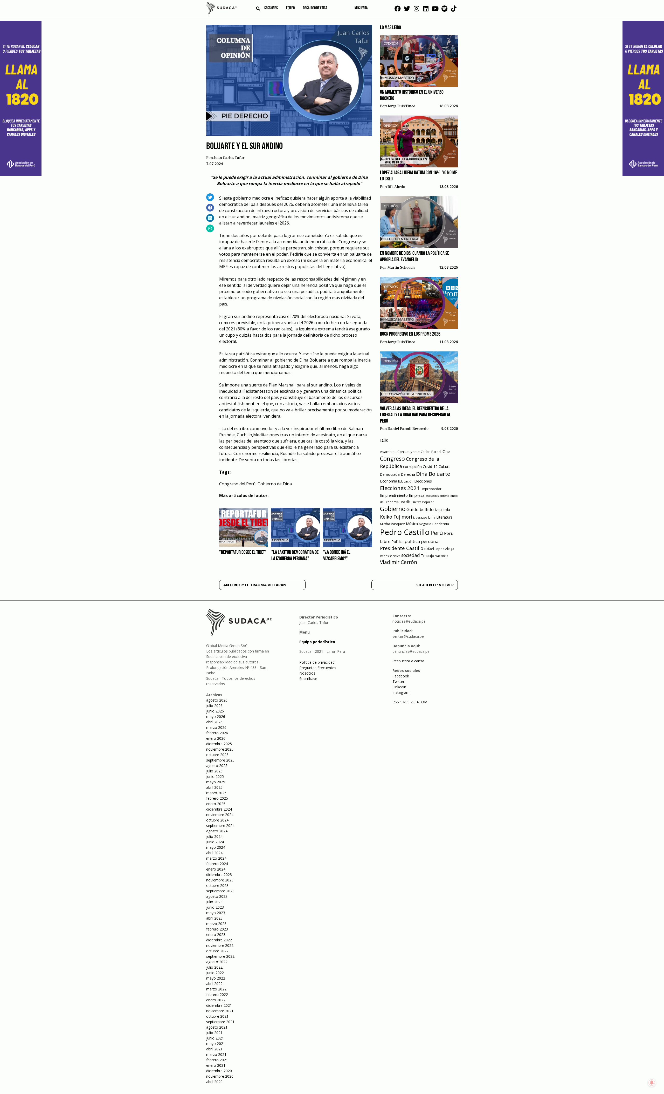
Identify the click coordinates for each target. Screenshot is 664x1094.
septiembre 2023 (220, 890)
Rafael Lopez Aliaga (439, 549)
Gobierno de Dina (275, 484)
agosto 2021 (216, 1027)
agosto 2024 (216, 830)
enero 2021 (215, 1065)
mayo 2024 (215, 847)
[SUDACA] (221, 9)
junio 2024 (215, 841)
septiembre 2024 (220, 825)
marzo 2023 (216, 923)
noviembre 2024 (219, 814)
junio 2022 (215, 972)
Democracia (390, 474)
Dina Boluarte (433, 473)
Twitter (398, 681)
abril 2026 (214, 721)
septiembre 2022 (220, 956)
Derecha (408, 474)
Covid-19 (430, 466)
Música (412, 523)
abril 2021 (214, 1049)
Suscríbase (308, 678)
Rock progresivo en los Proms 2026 (410, 334)
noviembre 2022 (219, 945)
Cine (446, 451)
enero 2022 (215, 999)
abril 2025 (214, 787)
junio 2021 (215, 1038)
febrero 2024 (217, 863)
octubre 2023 (217, 885)
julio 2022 (214, 967)
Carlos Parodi (431, 452)
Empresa (416, 495)
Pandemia (440, 523)
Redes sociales (390, 556)
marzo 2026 (216, 727)
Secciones (271, 8)
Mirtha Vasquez (392, 523)
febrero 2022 (217, 994)
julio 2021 (214, 1032)
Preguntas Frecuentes (317, 667)
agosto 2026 (216, 700)
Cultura (445, 466)
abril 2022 (214, 983)
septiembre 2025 (220, 760)
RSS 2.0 (409, 701)
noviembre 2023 (219, 880)
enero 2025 (215, 803)
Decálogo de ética (315, 8)
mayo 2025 (215, 781)
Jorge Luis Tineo (401, 106)
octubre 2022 (217, 950)
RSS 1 (397, 701)
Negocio (425, 524)
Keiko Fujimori (396, 517)
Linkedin (399, 686)
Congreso (392, 458)
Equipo (290, 8)
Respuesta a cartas (408, 660)
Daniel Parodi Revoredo (408, 428)
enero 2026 (215, 738)
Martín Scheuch (401, 267)
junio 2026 (215, 711)
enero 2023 (215, 934)
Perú (437, 532)
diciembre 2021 (219, 1005)
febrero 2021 (217, 1059)
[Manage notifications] (652, 1082)
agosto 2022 (216, 961)
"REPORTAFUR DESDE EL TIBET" (243, 552)
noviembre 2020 (219, 1076)
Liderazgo (420, 517)
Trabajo (427, 555)
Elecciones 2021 (400, 488)
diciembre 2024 (219, 809)
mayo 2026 (215, 716)
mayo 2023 (215, 912)
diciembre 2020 (219, 1070)
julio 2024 (214, 836)
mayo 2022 (215, 978)
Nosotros (307, 673)
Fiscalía (405, 502)
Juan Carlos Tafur (229, 157)
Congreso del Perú (237, 484)
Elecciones (423, 481)
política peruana (421, 541)
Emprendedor (431, 489)
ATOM (422, 701)
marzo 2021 (216, 1054)
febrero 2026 (217, 732)
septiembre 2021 (220, 1021)
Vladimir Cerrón (398, 562)
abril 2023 (214, 918)
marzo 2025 (216, 792)
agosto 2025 (216, 765)
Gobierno (392, 509)
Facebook (400, 676)
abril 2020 (214, 1081)
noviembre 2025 (219, 749)
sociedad (410, 555)
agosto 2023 (216, 896)
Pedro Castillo (405, 532)
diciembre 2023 (219, 874)
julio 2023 (214, 901)
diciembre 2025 (219, 743)
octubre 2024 (217, 820)
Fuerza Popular (423, 502)
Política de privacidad (317, 662)
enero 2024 (215, 869)
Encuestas (432, 496)
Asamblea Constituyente (400, 451)
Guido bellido (420, 509)
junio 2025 (215, 776)
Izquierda (442, 509)
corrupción (412, 466)
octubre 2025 (217, 754)
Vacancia (441, 556)
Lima (431, 517)
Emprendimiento (394, 495)
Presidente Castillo (401, 548)
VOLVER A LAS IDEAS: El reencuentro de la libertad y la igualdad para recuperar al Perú (416, 415)
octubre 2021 (217, 1016)
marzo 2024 (216, 858)
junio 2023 (215, 907)
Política (397, 541)
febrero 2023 (217, 929)
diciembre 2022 (219, 939)
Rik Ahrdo (396, 187)
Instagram (401, 692)
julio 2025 (214, 771)
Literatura (444, 517)
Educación (405, 481)
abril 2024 (214, 852)
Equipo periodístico (317, 641)
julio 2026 (214, 705)
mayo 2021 (215, 1043)
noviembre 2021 (219, 1010)
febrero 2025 (217, 798)
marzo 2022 (216, 989)
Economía (388, 481)
